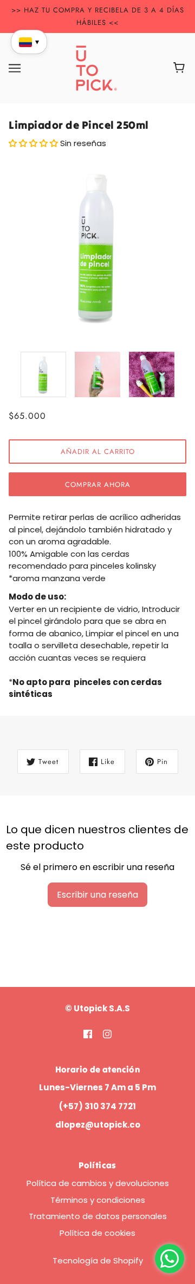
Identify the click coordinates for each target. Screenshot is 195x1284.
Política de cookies (97, 1233)
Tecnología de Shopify (98, 1260)
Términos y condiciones (97, 1200)
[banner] (96, 67)
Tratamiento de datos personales (98, 1216)
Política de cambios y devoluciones (98, 1183)
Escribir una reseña (97, 894)
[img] (88, 1033)
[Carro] (180, 68)
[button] (34, 143)
